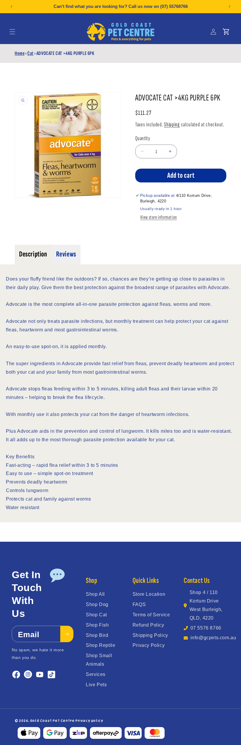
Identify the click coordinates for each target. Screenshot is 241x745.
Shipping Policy (150, 635)
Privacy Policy (149, 645)
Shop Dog (97, 604)
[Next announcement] (229, 6)
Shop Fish (97, 624)
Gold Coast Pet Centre (52, 721)
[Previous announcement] (11, 6)
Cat (30, 53)
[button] (12, 31)
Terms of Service (151, 614)
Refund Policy (148, 624)
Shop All (95, 594)
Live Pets (96, 684)
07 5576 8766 (205, 627)
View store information (158, 217)
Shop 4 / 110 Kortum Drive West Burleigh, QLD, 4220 (206, 605)
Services (96, 674)
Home (19, 53)
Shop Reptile (100, 645)
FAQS (139, 604)
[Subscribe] (66, 634)
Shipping (172, 124)
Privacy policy (89, 721)
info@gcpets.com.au (213, 637)
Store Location (149, 594)
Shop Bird (97, 635)
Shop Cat (96, 614)
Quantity (142, 138)
